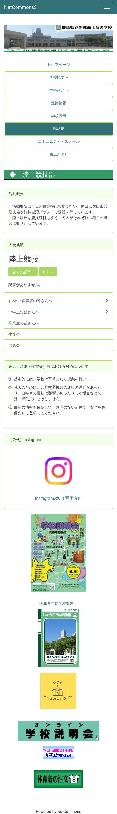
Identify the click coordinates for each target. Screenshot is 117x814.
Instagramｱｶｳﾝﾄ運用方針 (58, 498)
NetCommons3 (20, 6)
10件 (46, 271)
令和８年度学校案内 (56, 603)
